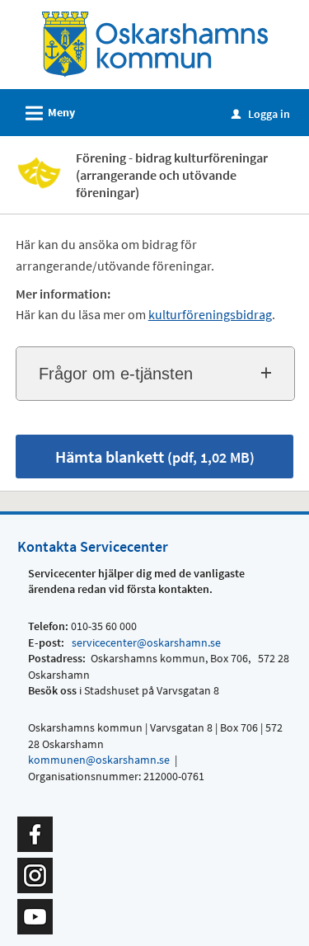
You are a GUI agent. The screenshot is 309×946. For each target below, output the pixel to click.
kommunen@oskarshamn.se (99, 759)
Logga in (261, 113)
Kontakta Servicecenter (92, 546)
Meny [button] (48, 113)
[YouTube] (35, 915)
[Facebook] (35, 833)
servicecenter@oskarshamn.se (145, 642)
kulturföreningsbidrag (210, 314)
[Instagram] (35, 874)
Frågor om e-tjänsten (116, 374)
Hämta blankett (155, 456)
